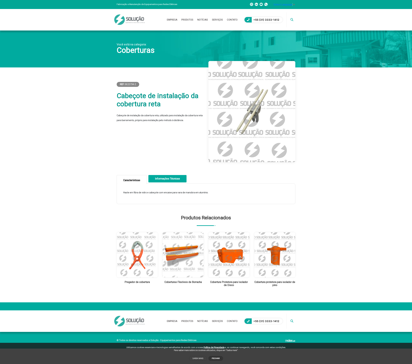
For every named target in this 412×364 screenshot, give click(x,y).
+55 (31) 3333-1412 (266, 19)
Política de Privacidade (214, 347)
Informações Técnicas (167, 178)
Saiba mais (197, 358)
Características (131, 180)
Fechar (216, 358)
